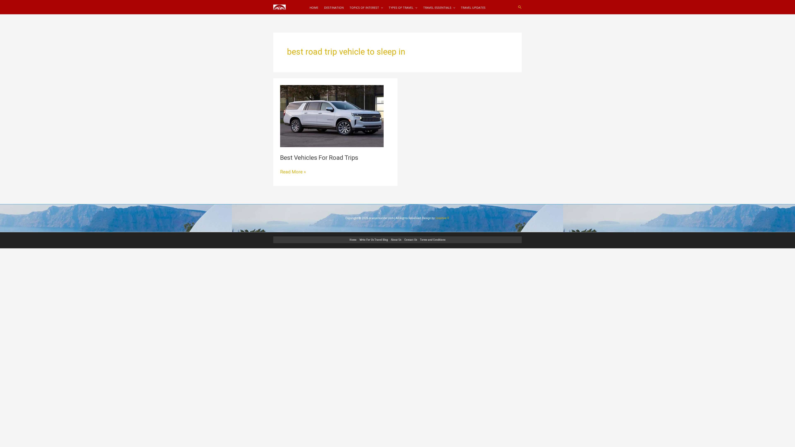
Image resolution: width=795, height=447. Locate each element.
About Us (396, 239)
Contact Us (410, 239)
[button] (520, 7)
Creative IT (442, 218)
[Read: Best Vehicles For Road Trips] (332, 115)
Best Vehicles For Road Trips (319, 157)
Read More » (293, 171)
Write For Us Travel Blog (373, 239)
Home (353, 239)
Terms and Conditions (433, 239)
